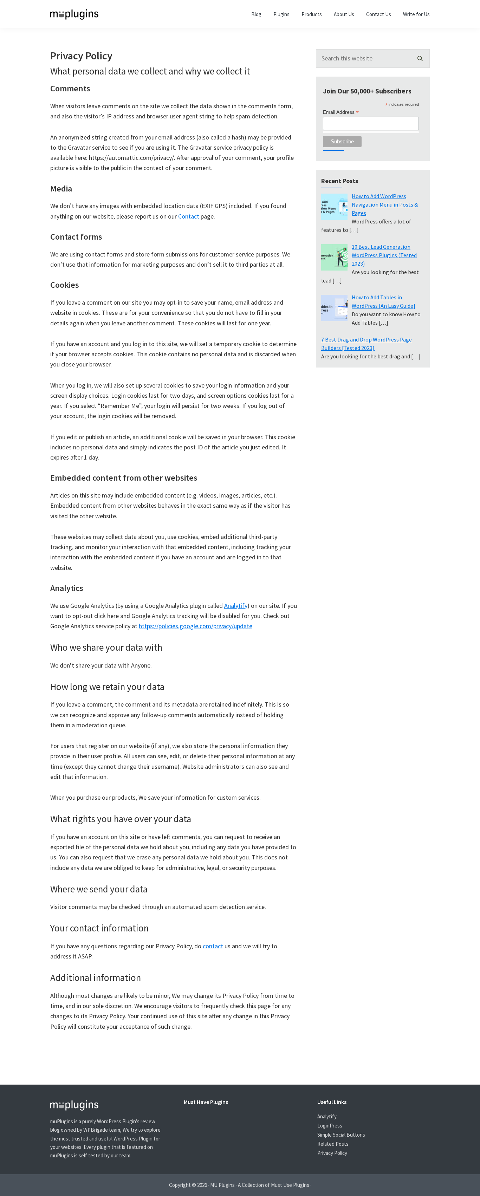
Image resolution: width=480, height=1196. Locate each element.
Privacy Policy (332, 1153)
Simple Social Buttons (341, 1134)
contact (213, 946)
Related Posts (333, 1143)
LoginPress (329, 1125)
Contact (188, 216)
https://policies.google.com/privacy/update (195, 626)
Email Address (341, 112)
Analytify (235, 606)
